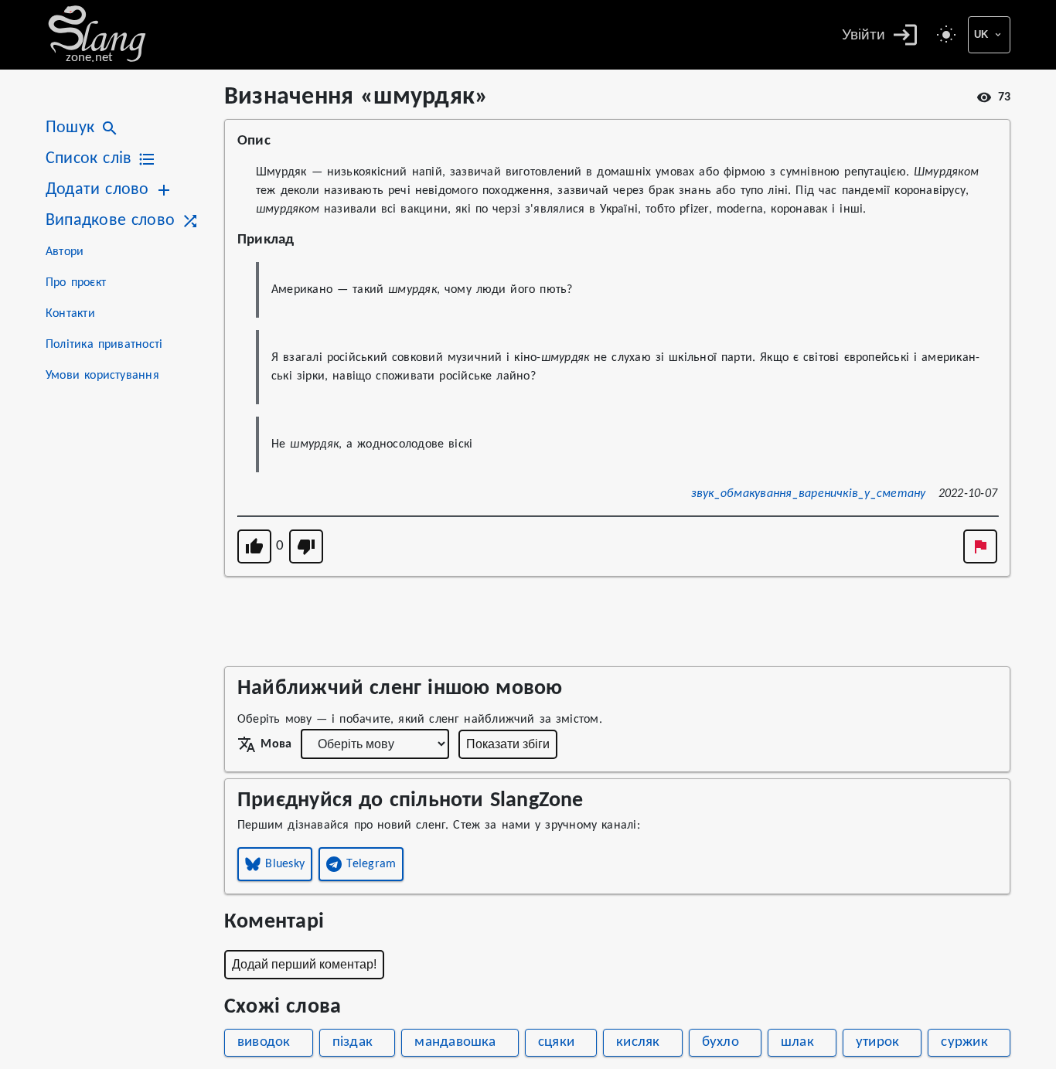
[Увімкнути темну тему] (946, 34)
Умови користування (102, 375)
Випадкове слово (110, 221)
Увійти (863, 34)
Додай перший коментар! (304, 964)
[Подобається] (254, 546)
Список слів (88, 159)
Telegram (371, 864)
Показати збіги (508, 744)
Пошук (70, 128)
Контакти (70, 314)
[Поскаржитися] (980, 546)
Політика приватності (104, 345)
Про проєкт (76, 283)
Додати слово (97, 190)
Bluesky (285, 864)
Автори (64, 252)
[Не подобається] (306, 546)
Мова (276, 744)
